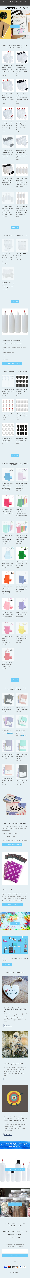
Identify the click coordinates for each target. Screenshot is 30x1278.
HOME (7, 1223)
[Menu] (27, 8)
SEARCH (6, 1231)
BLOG (23, 1223)
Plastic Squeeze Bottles (15, 1169)
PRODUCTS (15, 1223)
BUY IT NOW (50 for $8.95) (12, 844)
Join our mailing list (15, 1242)
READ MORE (7, 964)
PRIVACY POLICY (21, 1231)
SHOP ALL (15, 26)
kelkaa (16, 1272)
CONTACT (12, 1226)
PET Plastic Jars (15, 1204)
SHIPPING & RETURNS (15, 1234)
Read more (7, 1025)
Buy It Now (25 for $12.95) (12, 904)
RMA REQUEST (15, 1237)
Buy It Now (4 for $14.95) (12, 363)
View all (15, 227)
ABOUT (19, 1226)
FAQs (12, 1231)
